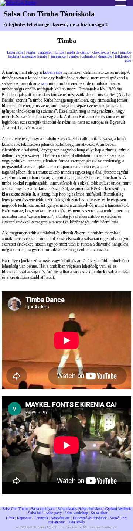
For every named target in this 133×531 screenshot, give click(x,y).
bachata (13, 56)
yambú (74, 56)
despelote (105, 56)
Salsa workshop (76, 513)
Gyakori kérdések (118, 509)
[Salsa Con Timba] (18, 2)
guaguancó (58, 56)
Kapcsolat (24, 518)
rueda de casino (78, 52)
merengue (29, 56)
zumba (42, 56)
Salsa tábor (99, 513)
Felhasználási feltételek (90, 518)
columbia (88, 56)
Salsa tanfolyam (43, 509)
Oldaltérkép (76, 522)
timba (59, 52)
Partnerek (41, 518)
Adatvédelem (60, 518)
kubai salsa (15, 52)
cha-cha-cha (100, 52)
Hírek (10, 518)
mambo (125, 52)
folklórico (122, 56)
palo (128, 60)
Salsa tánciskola (90, 509)
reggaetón (45, 52)
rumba (30, 52)
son (114, 52)
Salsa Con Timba (15, 509)
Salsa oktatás (67, 509)
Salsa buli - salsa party (45, 513)
